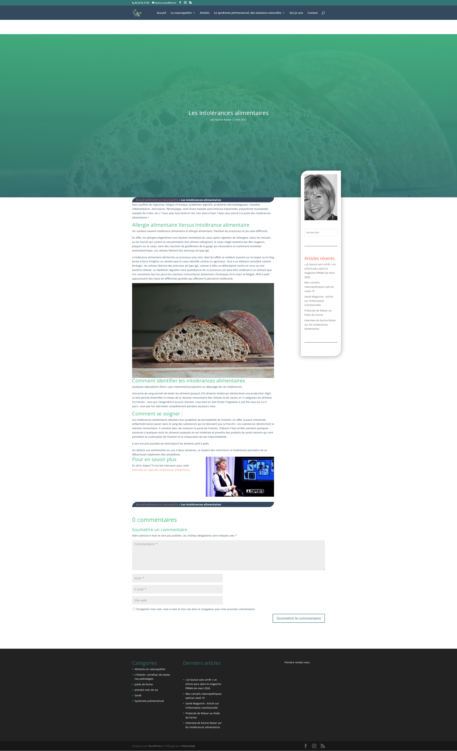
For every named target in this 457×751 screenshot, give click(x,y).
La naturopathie (181, 12)
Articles (204, 12)
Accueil (161, 12)
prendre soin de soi (146, 690)
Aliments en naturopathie (162, 200)
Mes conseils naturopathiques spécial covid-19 (319, 287)
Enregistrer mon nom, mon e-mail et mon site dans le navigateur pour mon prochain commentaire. (195, 609)
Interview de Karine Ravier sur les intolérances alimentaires (320, 325)
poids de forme (144, 684)
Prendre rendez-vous (297, 662)
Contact (313, 12)
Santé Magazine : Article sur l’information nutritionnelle (318, 301)
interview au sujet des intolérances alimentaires (161, 469)
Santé (138, 695)
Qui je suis (296, 12)
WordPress (155, 746)
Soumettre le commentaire (299, 618)
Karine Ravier (223, 119)
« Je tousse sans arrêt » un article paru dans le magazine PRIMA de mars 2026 (203, 684)
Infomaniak (188, 746)
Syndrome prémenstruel (149, 701)
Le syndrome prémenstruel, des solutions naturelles (247, 12)
